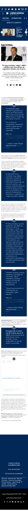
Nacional (5, 18)
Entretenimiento (6, 482)
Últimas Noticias (12, 484)
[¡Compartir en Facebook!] (7, 85)
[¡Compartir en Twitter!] (11, 85)
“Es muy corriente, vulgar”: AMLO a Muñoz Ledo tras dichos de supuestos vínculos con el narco (14, 67)
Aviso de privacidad (14, 469)
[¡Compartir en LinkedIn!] (17, 85)
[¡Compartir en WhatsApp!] (13, 85)
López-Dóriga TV (17, 482)
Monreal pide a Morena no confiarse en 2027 (19, 33)
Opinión (4, 484)
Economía (4, 480)
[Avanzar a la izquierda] (2, 32)
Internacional (17, 18)
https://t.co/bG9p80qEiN (15, 136)
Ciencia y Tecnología (14, 480)
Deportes (19, 478)
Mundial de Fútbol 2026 (8, 486)
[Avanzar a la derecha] (26, 18)
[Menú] (2, 13)
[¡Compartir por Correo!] (20, 85)
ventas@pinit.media (14, 465)
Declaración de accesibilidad (14, 473)
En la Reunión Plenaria (6, 319)
